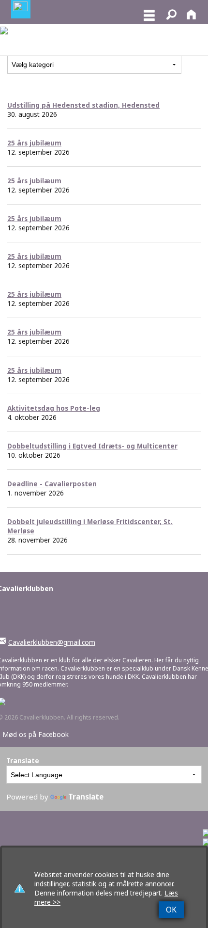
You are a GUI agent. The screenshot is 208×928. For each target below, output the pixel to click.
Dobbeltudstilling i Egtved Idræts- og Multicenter (92, 445)
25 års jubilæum (34, 142)
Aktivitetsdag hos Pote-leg (53, 408)
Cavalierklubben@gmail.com (51, 642)
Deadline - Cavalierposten (52, 483)
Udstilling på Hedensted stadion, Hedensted (83, 105)
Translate (86, 796)
